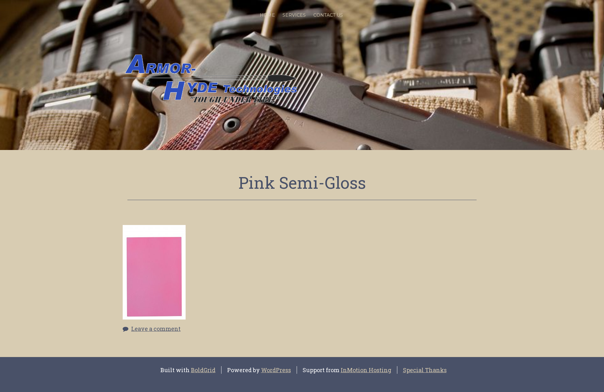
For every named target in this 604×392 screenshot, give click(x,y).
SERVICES (294, 15)
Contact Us (328, 15)
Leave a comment (156, 328)
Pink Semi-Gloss (302, 182)
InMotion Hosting (366, 370)
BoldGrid (203, 370)
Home (267, 15)
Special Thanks (425, 370)
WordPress (276, 370)
